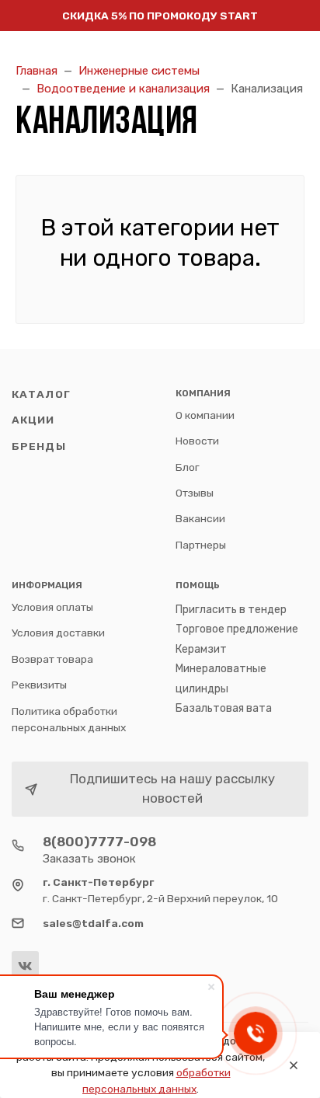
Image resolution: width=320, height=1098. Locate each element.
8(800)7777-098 (99, 841)
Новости (197, 440)
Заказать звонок (89, 859)
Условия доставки (58, 632)
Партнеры (201, 545)
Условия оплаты (52, 607)
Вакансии (200, 518)
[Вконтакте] (25, 964)
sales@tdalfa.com (93, 923)
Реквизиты (39, 684)
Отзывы (195, 492)
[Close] (293, 1065)
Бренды (39, 446)
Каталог (41, 394)
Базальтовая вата (224, 708)
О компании (205, 415)
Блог (188, 467)
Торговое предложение (237, 629)
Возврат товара (52, 659)
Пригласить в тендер (231, 609)
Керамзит (201, 649)
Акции (33, 419)
